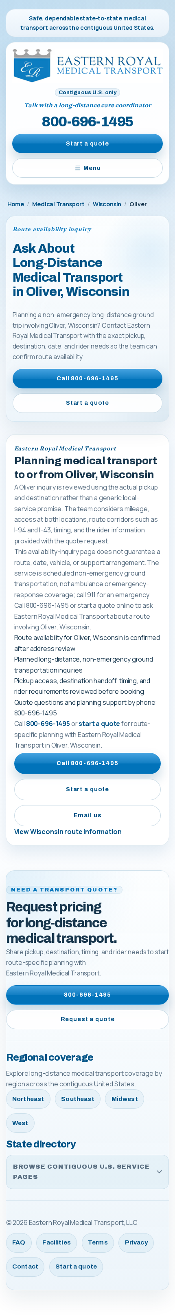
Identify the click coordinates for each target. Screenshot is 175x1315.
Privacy (136, 1242)
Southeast (77, 1099)
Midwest (125, 1099)
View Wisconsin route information (68, 831)
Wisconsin (107, 204)
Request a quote (88, 1019)
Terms (98, 1242)
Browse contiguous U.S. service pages (81, 1171)
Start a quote (87, 143)
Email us (88, 815)
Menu (92, 168)
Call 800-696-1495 (87, 378)
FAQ (18, 1242)
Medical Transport (58, 204)
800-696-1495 (87, 121)
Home (15, 204)
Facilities (56, 1242)
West (20, 1123)
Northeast (28, 1099)
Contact (25, 1266)
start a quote (99, 723)
